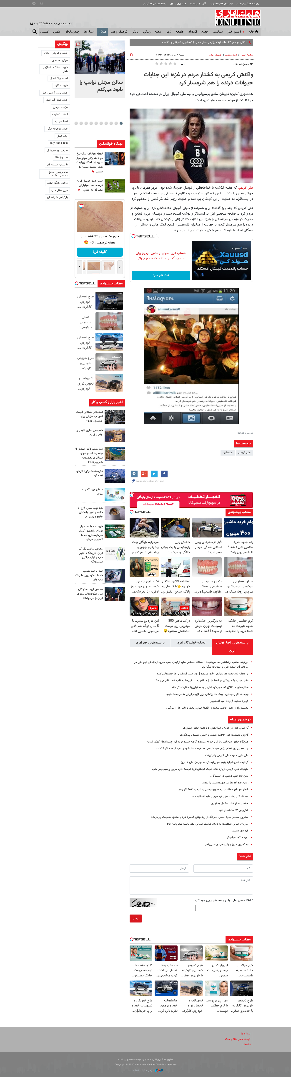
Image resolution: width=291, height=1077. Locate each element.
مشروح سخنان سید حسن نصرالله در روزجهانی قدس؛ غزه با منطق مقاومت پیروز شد (199, 817)
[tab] (232, 647)
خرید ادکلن (61, 85)
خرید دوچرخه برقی (57, 129)
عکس (56, 31)
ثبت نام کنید (161, 275)
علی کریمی (245, 187)
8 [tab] (86, 123)
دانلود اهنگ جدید (57, 183)
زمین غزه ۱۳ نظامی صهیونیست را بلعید (225, 783)
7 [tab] (91, 123)
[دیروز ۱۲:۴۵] (115, 476)
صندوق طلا (61, 157)
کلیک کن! (100, 252)
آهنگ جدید (61, 121)
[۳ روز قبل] (115, 594)
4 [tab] (106, 123)
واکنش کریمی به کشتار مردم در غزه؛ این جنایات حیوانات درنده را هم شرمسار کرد (198, 79)
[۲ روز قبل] (115, 513)
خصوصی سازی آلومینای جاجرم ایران (89, 432)
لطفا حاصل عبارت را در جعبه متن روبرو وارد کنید (224, 900)
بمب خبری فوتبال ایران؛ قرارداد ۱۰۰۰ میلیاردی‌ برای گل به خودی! (89, 185)
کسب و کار (42, 31)
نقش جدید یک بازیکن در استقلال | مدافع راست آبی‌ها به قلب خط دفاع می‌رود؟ (202, 680)
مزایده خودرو (60, 107)
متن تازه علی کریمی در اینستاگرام (229, 776)
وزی (245, 42)
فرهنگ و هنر (119, 31)
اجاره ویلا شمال (59, 78)
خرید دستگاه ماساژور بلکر (55, 69)
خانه (251, 31)
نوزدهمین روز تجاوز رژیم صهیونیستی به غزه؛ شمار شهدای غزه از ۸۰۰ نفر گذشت (202, 748)
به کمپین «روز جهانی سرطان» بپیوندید (226, 844)
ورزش (102, 31)
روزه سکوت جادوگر (237, 837)
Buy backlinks (59, 143)
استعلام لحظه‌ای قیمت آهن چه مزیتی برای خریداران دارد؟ (89, 416)
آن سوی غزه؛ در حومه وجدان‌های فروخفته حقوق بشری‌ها (215, 728)
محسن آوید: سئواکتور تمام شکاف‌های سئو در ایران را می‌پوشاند (90, 593)
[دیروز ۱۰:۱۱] (115, 494)
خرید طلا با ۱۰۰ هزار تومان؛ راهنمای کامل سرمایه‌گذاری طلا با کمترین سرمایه (91, 533)
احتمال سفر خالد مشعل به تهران (229, 803)
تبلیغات (246, 1044)
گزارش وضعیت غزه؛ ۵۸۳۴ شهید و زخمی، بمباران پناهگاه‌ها (214, 735)
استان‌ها (89, 31)
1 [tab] (121, 123)
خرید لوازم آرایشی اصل (55, 93)
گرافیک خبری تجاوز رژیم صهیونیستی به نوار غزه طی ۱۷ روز (214, 762)
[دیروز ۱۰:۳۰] (115, 158)
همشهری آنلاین (236, 18)
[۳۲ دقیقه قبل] (100, 57)
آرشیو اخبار (234, 31)
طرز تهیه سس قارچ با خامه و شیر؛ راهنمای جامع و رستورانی (90, 512)
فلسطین (228, 452)
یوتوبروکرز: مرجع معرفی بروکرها (58, 174)
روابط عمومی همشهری (154, 4)
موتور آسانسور (60, 60)
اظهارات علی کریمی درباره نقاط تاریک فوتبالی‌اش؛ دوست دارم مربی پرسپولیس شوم (200, 769)
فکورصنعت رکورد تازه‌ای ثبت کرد (89, 473)
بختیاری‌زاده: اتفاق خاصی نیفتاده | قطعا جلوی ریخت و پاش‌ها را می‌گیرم (207, 708)
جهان (204, 31)
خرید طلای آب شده (56, 100)
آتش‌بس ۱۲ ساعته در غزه (233, 810)
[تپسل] (133, 236)
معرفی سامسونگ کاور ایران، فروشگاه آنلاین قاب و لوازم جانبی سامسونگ (90, 555)
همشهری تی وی (178, 4)
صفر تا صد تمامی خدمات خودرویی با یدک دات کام (89, 575)
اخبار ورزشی (231, 55)
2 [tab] (116, 123)
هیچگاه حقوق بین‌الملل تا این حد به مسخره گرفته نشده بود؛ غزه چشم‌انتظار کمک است (197, 742)
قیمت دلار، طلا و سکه (238, 1039)
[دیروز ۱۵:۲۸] (115, 417)
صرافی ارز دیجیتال (57, 150)
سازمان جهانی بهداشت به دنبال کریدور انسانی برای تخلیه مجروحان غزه (207, 824)
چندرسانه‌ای (72, 31)
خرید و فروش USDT (56, 53)
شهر (168, 31)
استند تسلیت (60, 114)
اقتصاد (192, 31)
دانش (135, 31)
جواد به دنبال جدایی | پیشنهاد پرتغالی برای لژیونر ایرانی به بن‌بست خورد (207, 694)
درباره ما (246, 1033)
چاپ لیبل (62, 136)
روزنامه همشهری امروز (247, 4)
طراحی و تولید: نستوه (144, 1070)
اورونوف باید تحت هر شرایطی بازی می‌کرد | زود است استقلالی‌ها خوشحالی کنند (202, 674)
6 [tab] (96, 123)
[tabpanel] (100, 69)
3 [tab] (111, 123)
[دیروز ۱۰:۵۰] (115, 186)
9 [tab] (81, 123)
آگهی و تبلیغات (198, 4)
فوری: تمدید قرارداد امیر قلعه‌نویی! (228, 701)
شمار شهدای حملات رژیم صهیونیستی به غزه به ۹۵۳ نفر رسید (212, 789)
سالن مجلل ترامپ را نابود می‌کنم (101, 86)
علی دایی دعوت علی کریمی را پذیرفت (226, 755)
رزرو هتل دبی (59, 190)
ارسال (136, 918)
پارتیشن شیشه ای (57, 164)
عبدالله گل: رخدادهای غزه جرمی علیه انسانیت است (218, 796)
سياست (218, 31)
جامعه (180, 31)
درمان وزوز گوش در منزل (91, 491)
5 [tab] (101, 123)
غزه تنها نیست (240, 831)
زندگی (147, 31)
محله (158, 31)
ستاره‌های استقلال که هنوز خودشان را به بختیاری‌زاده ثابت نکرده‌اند (209, 687)
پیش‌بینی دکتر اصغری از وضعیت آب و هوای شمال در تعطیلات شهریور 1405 (89, 455)
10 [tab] (76, 123)
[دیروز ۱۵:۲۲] (115, 454)
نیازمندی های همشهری (221, 4)
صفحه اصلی (247, 55)
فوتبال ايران (215, 55)
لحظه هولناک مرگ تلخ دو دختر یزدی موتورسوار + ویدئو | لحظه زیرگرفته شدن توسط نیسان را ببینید (89, 163)
